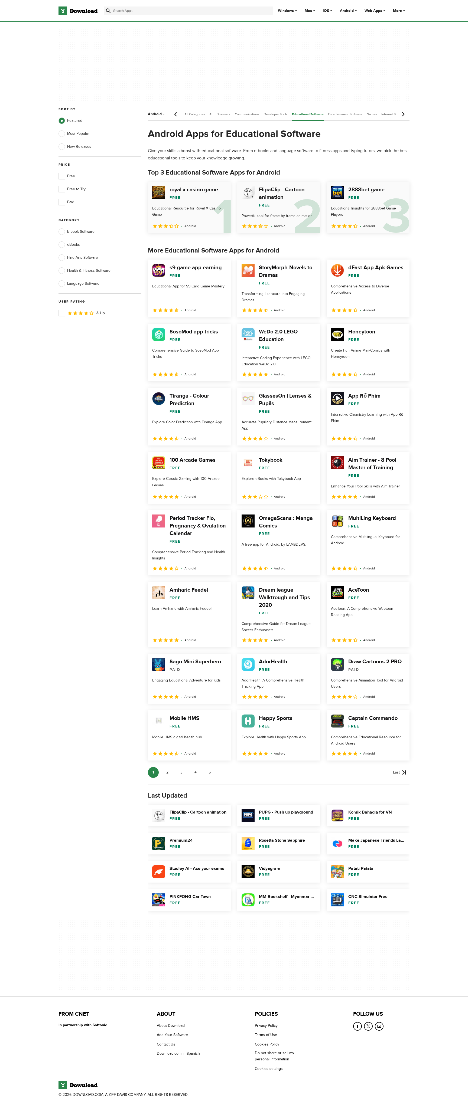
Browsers (223, 114)
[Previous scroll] (175, 114)
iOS (326, 11)
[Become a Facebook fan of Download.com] (357, 1026)
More (397, 10)
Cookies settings (269, 1068)
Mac (308, 11)
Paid (70, 202)
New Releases (79, 146)
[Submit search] (108, 10)
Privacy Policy (266, 1025)
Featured (74, 120)
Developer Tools (276, 114)
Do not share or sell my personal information (274, 1056)
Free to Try (76, 189)
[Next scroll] (403, 114)
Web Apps (373, 11)
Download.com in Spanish (178, 1053)
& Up (100, 313)
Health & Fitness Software (88, 270)
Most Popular (78, 133)
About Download (171, 1025)
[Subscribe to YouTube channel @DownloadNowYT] (379, 1026)
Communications (247, 114)
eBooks (73, 244)
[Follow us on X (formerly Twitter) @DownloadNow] (368, 1026)
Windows (286, 11)
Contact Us (166, 1044)
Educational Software (308, 114)
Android (347, 11)
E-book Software (81, 231)
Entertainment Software (345, 114)
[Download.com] (78, 10)
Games (372, 114)
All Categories (194, 114)
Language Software (83, 283)
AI (210, 114)
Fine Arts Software (82, 257)
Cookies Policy (267, 1044)
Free (71, 176)
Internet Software (394, 114)
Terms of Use (266, 1035)
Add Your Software (172, 1035)
